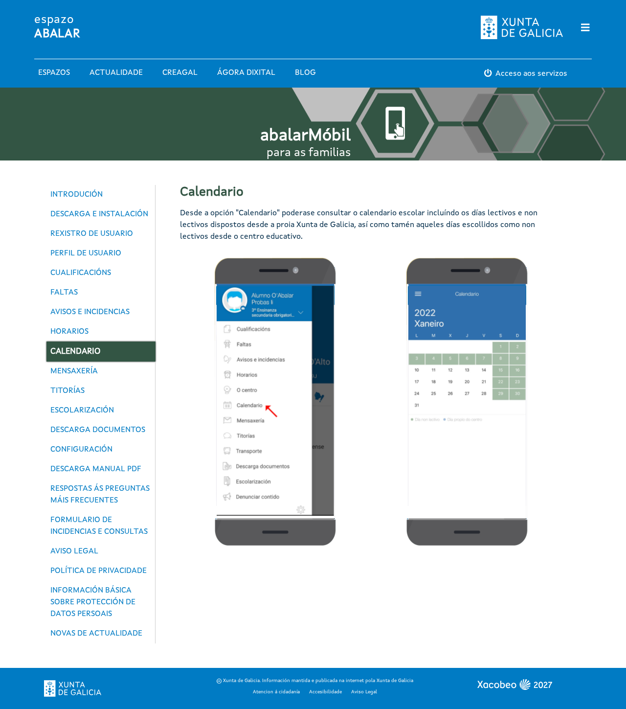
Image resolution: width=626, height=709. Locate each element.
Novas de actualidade (96, 634)
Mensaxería (74, 371)
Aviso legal (74, 551)
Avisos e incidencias (90, 312)
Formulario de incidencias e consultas (99, 526)
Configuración (81, 450)
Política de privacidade (98, 571)
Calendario (75, 351)
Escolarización (82, 410)
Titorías (67, 391)
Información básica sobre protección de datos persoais (92, 602)
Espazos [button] (54, 73)
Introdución (76, 195)
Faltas (64, 293)
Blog (305, 73)
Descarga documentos (97, 430)
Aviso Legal (364, 691)
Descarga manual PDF (95, 469)
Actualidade (116, 73)
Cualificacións (80, 273)
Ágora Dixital (246, 73)
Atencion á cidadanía (276, 691)
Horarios (69, 332)
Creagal (180, 73)
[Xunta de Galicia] (72, 688)
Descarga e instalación (99, 214)
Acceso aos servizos (531, 74)
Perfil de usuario (85, 253)
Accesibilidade (325, 691)
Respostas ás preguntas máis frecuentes (100, 494)
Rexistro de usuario (91, 234)
